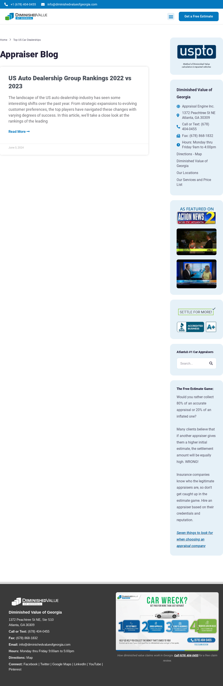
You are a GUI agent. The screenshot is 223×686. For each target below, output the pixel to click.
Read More (17, 132)
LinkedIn (80, 664)
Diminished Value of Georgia (192, 163)
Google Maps (61, 664)
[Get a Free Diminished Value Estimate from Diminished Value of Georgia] (167, 621)
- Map (197, 154)
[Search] (211, 363)
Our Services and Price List (194, 182)
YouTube (95, 664)
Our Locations (187, 173)
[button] (170, 16)
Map (29, 657)
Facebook (31, 664)
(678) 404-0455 (38, 631)
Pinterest (15, 669)
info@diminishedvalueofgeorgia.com (45, 644)
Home (3, 39)
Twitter (45, 664)
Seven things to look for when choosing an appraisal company (195, 539)
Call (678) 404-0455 (186, 655)
